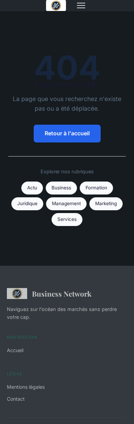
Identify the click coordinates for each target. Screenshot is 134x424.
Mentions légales (26, 387)
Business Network (61, 293)
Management (66, 203)
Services (67, 219)
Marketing (106, 203)
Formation (96, 187)
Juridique (27, 203)
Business (61, 187)
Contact (16, 399)
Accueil (15, 350)
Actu (32, 187)
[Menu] (81, 5)
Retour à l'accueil (67, 133)
